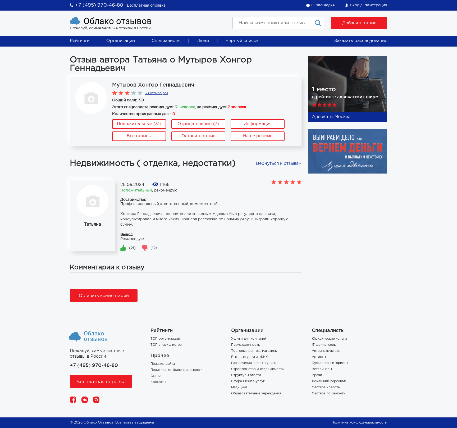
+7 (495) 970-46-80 (99, 5)
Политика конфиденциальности (176, 369)
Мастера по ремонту (328, 393)
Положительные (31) (139, 124)
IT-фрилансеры (324, 344)
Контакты (158, 382)
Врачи (317, 375)
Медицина (239, 387)
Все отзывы (139, 136)
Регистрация (375, 5)
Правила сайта (162, 363)
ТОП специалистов (166, 344)
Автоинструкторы (326, 350)
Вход (354, 5)
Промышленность (245, 344)
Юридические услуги (329, 338)
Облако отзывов (118, 21)
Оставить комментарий (104, 296)
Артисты (319, 357)
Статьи (156, 376)
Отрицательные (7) (198, 124)
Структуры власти (246, 375)
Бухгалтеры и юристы (330, 363)
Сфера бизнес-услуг (248, 381)
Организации (120, 41)
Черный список (242, 41)
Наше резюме (257, 136)
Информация (258, 124)
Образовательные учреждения (256, 393)
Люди (203, 41)
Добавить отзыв (359, 23)
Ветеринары (322, 369)
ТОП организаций (165, 338)
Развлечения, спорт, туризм (253, 363)
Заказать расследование (360, 41)
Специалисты (166, 41)
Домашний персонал (329, 381)
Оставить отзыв (198, 136)
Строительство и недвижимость (257, 369)
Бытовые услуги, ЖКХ (249, 357)
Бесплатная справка (146, 5)
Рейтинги (80, 41)
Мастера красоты (326, 387)
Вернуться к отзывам (278, 164)
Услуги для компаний (248, 338)
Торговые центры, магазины (254, 350)
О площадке (323, 5)
